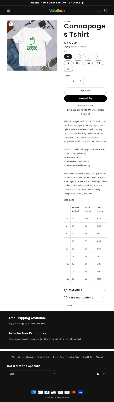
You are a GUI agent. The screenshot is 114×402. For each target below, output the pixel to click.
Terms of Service (44, 357)
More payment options (85, 105)
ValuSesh (53, 397)
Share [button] (69, 305)
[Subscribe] (54, 374)
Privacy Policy (59, 357)
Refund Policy (87, 357)
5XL (68, 69)
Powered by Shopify (63, 397)
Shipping (67, 47)
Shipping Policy (73, 357)
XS (68, 56)
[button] (8, 10)
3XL (88, 63)
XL (68, 63)
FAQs (13, 357)
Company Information (26, 357)
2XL (78, 63)
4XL (98, 63)
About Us (99, 357)
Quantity (67, 75)
